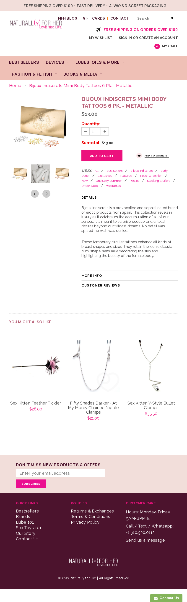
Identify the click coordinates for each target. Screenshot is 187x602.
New (84, 180)
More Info (92, 275)
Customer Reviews (101, 285)
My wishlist (100, 38)
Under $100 (89, 185)
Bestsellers (27, 511)
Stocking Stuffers (158, 180)
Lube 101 (25, 522)
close (177, 5)
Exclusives (105, 175)
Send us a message (145, 540)
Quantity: (90, 124)
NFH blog (68, 18)
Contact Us (27, 538)
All (97, 170)
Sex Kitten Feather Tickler (35, 403)
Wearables (113, 185)
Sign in (125, 38)
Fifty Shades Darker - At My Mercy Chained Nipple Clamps (93, 408)
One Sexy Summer (109, 180)
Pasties (134, 180)
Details (89, 197)
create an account (158, 38)
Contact (119, 18)
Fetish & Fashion (151, 175)
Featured (126, 175)
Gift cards (94, 18)
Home (15, 85)
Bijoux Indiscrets (141, 170)
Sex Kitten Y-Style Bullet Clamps (151, 405)
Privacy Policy (85, 522)
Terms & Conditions (90, 516)
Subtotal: (91, 143)
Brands (23, 516)
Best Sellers (114, 170)
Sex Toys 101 (28, 527)
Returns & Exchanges (92, 511)
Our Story (25, 533)
